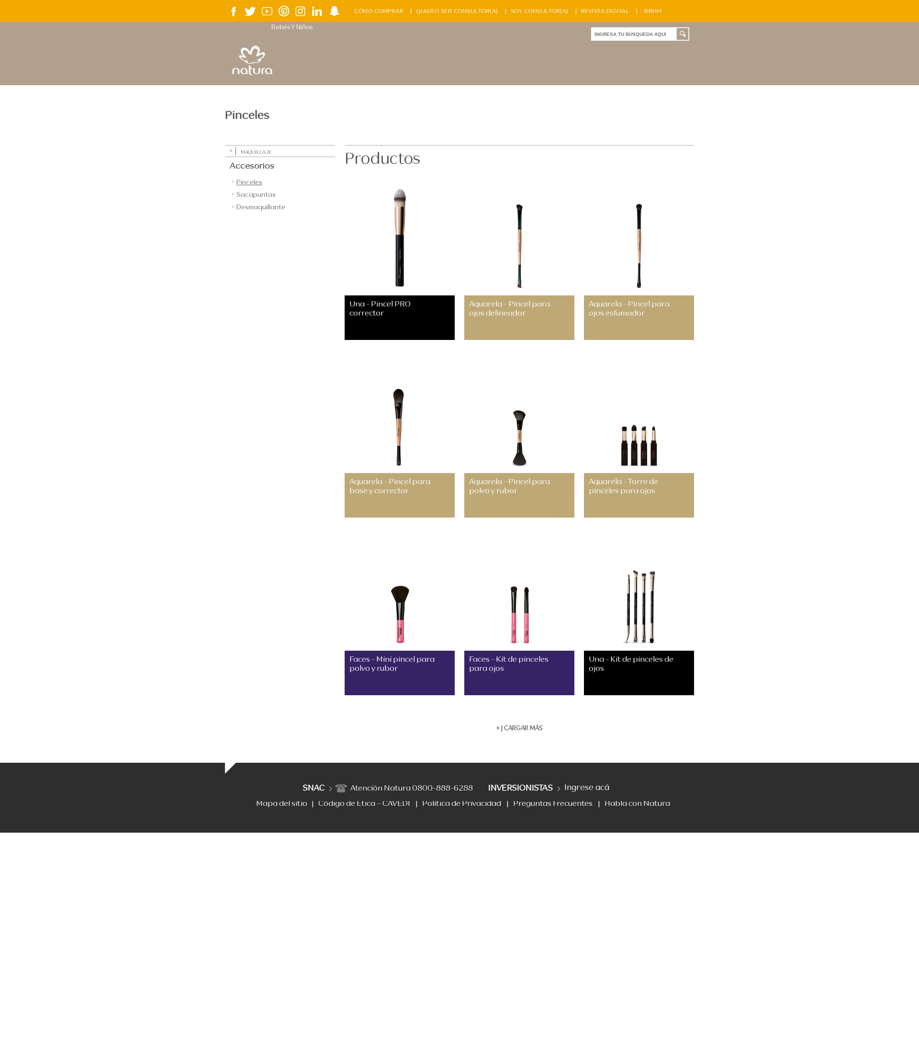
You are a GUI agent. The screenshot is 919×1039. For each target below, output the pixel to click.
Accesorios (252, 166)
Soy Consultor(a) (540, 11)
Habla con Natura (637, 804)
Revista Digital (605, 11)
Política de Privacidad (461, 804)
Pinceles (249, 182)
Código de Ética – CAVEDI (364, 804)
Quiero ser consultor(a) (457, 11)
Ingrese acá (586, 788)
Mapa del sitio (281, 804)
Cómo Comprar (378, 11)
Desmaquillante (260, 207)
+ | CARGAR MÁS (519, 728)
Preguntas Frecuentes (553, 804)
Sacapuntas (256, 195)
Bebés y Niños (292, 27)
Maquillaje (256, 152)
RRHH (652, 11)
